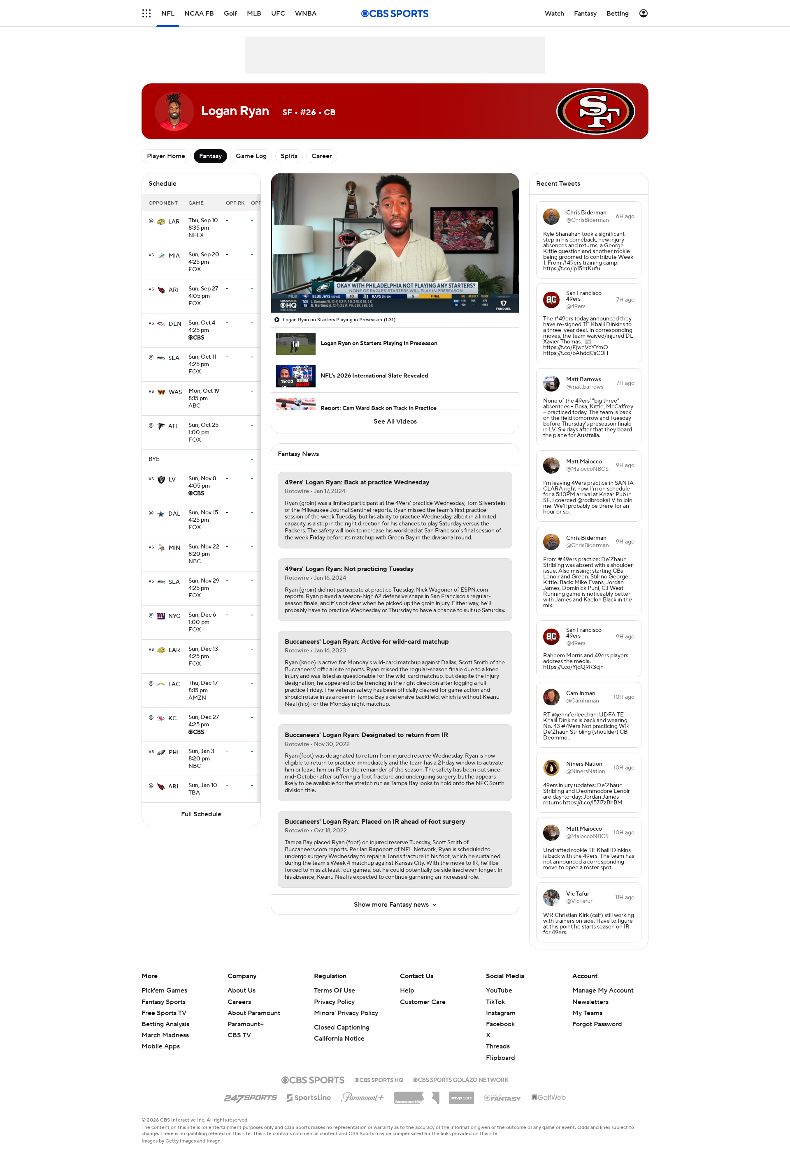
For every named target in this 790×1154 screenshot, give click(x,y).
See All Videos (395, 421)
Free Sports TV (164, 1013)
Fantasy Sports (164, 1002)
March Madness (165, 1035)
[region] (395, 243)
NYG (174, 616)
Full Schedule (201, 814)
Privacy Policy (334, 1002)
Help (407, 990)
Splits (289, 156)
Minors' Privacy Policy (346, 1013)
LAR (174, 222)
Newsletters (590, 1002)
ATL (173, 426)
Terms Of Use (334, 990)
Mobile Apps (161, 1046)
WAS (175, 392)
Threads (498, 1046)
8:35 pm (203, 225)
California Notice (339, 1038)
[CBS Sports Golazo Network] (461, 1079)
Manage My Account (603, 990)
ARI (174, 290)
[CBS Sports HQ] (379, 1079)
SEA (173, 358)
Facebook (500, 1024)
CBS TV (239, 1035)
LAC (174, 684)
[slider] (395, 288)
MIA (174, 256)
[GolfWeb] (549, 1098)
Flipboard (500, 1058)
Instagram (501, 1013)
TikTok (495, 1002)
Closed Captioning (341, 1027)
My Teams (587, 1013)
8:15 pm (203, 395)
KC (172, 718)
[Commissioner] (416, 1095)
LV (172, 480)
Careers (239, 1002)
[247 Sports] (250, 1096)
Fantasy (210, 156)
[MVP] (461, 1095)
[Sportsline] (309, 1096)
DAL (174, 514)
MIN (174, 548)
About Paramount (254, 1013)
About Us (242, 990)
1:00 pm (203, 429)
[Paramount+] (362, 1096)
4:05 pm (203, 293)
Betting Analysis (165, 1024)
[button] (146, 13)
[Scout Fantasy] (503, 1097)
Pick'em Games (164, 990)
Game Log (251, 156)
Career (321, 156)
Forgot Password (597, 1024)
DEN (175, 324)
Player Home (166, 156)
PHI (174, 752)
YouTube (499, 990)
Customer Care (423, 1002)
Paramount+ (246, 1024)
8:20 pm (203, 551)
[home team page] (161, 222)
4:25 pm (203, 259)
